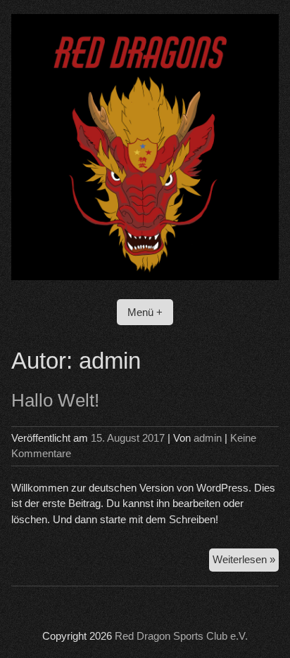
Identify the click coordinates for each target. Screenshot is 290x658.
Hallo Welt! (55, 400)
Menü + (145, 312)
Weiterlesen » (246, 562)
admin (208, 438)
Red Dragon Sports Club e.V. (181, 636)
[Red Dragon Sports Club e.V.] (144, 276)
